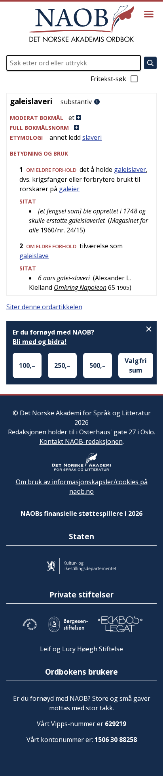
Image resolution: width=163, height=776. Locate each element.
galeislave (34, 255)
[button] (81, 118)
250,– (62, 365)
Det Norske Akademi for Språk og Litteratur (85, 413)
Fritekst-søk (108, 78)
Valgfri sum (136, 365)
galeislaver (130, 169)
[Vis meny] (149, 14)
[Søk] (150, 63)
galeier (69, 188)
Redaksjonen (27, 432)
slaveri (92, 137)
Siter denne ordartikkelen (44, 306)
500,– (97, 365)
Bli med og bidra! (39, 341)
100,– (27, 365)
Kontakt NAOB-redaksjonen (81, 441)
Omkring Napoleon (80, 287)
